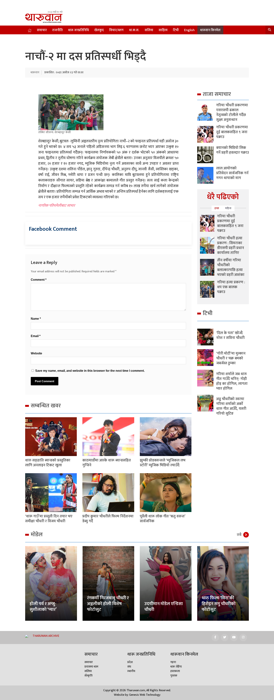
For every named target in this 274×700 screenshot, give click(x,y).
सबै (239, 535)
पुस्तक (173, 675)
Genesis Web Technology (144, 694)
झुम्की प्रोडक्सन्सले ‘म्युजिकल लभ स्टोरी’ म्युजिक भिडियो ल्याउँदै (162, 462)
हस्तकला (175, 671)
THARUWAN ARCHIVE (46, 635)
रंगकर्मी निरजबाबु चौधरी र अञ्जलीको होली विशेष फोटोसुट (108, 603)
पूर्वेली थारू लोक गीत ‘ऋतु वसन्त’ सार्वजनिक (162, 518)
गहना (173, 662)
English (189, 30)
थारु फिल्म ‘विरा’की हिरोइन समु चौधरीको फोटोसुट (219, 603)
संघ (129, 666)
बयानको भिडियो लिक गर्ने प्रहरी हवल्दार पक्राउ (232, 150)
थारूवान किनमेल (210, 30)
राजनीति (57, 30)
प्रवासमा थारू (91, 666)
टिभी (176, 30)
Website (36, 353)
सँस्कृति (88, 675)
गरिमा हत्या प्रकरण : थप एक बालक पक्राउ (231, 287)
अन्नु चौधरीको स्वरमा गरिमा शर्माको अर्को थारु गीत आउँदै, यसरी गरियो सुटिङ (231, 406)
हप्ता (217, 208)
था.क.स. (134, 30)
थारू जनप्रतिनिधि (78, 30)
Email (35, 336)
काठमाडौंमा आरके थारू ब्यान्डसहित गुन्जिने (106, 462)
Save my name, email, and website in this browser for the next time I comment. (90, 370)
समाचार (42, 30)
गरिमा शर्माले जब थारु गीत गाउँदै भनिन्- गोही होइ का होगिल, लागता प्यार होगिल (232, 381)
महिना (228, 208)
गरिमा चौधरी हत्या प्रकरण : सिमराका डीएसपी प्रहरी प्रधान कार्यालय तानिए (230, 245)
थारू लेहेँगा (176, 666)
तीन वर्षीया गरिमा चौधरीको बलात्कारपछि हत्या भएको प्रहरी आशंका (230, 267)
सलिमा (149, 30)
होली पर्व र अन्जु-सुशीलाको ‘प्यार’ (43, 606)
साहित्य (163, 30)
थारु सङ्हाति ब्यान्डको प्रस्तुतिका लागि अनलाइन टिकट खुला (47, 462)
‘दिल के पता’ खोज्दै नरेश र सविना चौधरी (230, 335)
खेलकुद (99, 30)
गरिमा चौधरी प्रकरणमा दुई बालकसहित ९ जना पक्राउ (232, 132)
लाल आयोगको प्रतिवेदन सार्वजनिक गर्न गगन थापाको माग (232, 173)
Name (36, 318)
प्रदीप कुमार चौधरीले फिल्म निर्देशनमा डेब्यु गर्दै (107, 518)
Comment (38, 279)
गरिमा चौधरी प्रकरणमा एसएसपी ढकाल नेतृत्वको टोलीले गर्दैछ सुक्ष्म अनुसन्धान (232, 112)
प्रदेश (130, 662)
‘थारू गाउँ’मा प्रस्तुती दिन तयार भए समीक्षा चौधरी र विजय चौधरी (48, 518)
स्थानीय (131, 671)
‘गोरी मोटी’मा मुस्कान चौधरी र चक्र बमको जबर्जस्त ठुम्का (230, 358)
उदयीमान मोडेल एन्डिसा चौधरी (163, 606)
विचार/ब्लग (116, 30)
